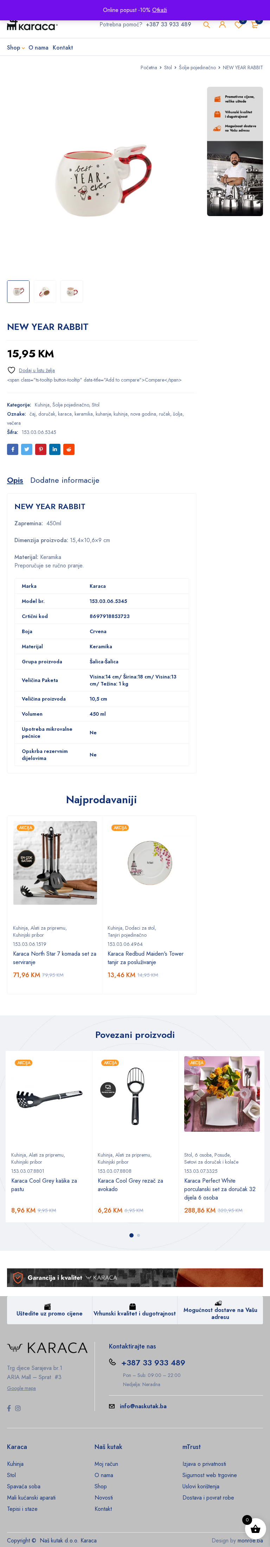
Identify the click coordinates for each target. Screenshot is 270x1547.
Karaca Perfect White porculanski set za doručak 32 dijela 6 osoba (220, 1189)
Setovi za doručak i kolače (211, 1161)
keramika (84, 413)
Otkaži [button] (159, 10)
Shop (101, 1486)
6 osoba (203, 1154)
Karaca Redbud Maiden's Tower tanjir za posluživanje (146, 958)
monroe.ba (250, 1540)
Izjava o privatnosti (204, 1464)
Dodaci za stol (140, 927)
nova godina (143, 413)
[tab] (15, 480)
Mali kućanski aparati (31, 1498)
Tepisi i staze (22, 1509)
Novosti (104, 1498)
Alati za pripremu (48, 927)
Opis (15, 480)
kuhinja (121, 413)
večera (14, 423)
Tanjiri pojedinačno (127, 934)
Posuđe (222, 1154)
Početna (149, 67)
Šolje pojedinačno (197, 67)
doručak (46, 413)
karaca (65, 413)
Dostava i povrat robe (208, 1498)
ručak (164, 413)
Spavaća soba (23, 1486)
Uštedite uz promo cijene (50, 1313)
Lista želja (243, 20)
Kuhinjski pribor (28, 934)
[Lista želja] (31, 370)
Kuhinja (42, 404)
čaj (33, 413)
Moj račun (106, 1464)
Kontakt (103, 1509)
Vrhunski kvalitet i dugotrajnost (135, 1313)
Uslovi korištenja (200, 1486)
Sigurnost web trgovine (209, 1475)
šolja (177, 413)
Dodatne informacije (64, 480)
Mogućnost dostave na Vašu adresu (220, 1313)
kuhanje (103, 413)
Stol (168, 67)
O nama (104, 1475)
